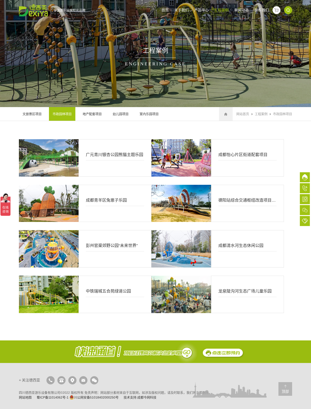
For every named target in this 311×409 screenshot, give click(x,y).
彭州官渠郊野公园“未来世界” (85, 249)
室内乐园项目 (149, 114)
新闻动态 (241, 10)
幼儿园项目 (121, 114)
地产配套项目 (92, 114)
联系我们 (261, 10)
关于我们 (181, 10)
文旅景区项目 (32, 114)
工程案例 (221, 10)
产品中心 (201, 10)
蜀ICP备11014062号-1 (53, 397)
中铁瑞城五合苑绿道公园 (85, 294)
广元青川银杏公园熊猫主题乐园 (85, 158)
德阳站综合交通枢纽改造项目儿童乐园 (217, 203)
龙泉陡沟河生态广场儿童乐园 (217, 294)
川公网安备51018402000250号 (96, 397)
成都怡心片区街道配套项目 (217, 158)
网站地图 (25, 397)
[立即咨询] (155, 351)
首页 (165, 10)
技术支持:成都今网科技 (140, 397)
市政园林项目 (62, 114)
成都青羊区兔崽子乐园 (85, 203)
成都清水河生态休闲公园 (217, 249)
